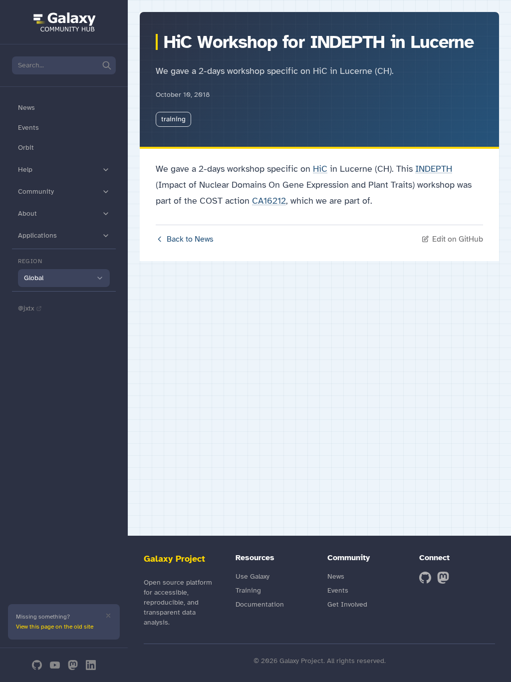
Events (28, 127)
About (27, 213)
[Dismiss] (108, 615)
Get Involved (347, 604)
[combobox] (64, 278)
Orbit (26, 147)
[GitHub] (37, 665)
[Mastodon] (73, 665)
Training (248, 590)
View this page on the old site (54, 626)
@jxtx (26, 308)
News (26, 107)
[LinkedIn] (91, 665)
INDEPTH (433, 168)
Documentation (260, 604)
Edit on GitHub (457, 239)
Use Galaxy (252, 576)
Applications (37, 235)
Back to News (190, 239)
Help (25, 169)
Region (30, 261)
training (173, 119)
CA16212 (269, 200)
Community (36, 191)
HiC (320, 168)
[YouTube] (55, 665)
